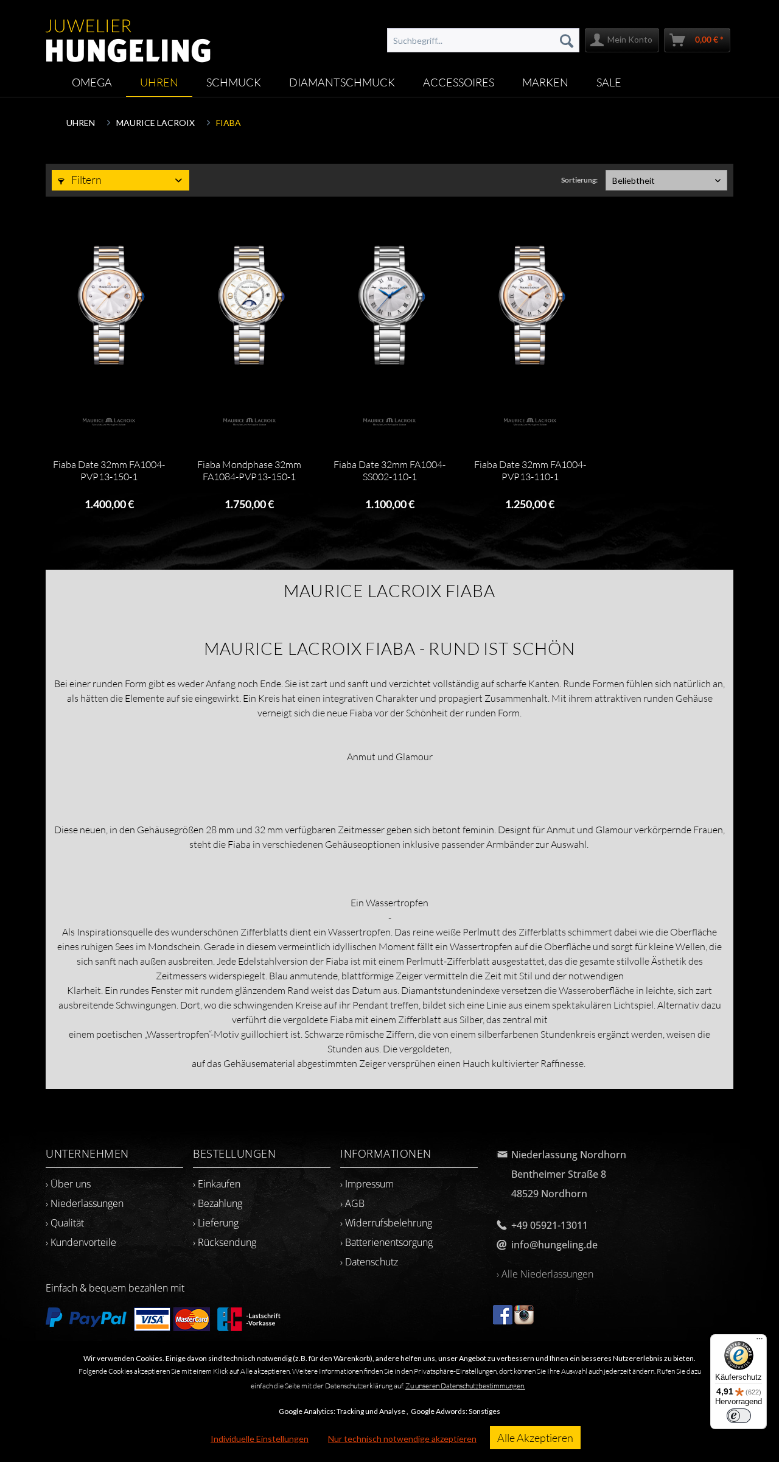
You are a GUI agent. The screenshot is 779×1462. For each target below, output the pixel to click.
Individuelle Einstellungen (260, 1438)
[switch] (739, 1415)
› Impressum (367, 1184)
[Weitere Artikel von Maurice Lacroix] (109, 421)
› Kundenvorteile (81, 1242)
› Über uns (68, 1184)
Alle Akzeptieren (535, 1437)
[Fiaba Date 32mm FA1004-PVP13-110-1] (530, 306)
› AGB (352, 1203)
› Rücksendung (224, 1242)
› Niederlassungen (85, 1203)
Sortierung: (579, 179)
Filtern (85, 179)
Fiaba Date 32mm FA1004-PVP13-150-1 (109, 470)
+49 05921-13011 (549, 1225)
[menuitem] (483, 40)
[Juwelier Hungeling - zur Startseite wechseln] (128, 34)
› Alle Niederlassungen (545, 1274)
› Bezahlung (217, 1203)
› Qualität (65, 1222)
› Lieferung (216, 1222)
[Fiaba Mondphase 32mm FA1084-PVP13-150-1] (249, 306)
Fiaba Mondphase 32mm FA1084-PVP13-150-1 (249, 470)
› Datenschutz (369, 1261)
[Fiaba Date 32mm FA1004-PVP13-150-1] (109, 306)
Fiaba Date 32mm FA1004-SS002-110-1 (389, 470)
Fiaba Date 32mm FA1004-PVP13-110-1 (530, 470)
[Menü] (759, 1341)
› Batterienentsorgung (386, 1242)
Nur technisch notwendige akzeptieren (402, 1438)
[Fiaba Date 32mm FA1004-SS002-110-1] (389, 306)
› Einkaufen (216, 1184)
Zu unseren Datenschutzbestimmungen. (465, 1385)
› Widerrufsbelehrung (386, 1222)
